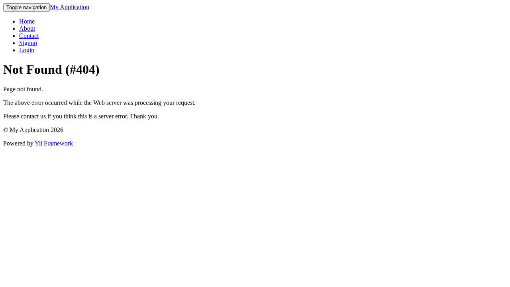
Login (26, 50)
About (27, 28)
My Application (69, 7)
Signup (28, 42)
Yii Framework (54, 143)
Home (27, 21)
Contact (29, 35)
